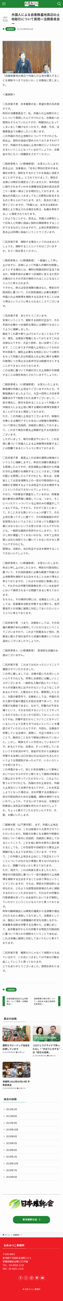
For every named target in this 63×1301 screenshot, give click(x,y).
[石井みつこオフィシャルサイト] (31, 4)
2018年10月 (12, 1163)
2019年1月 (11, 1156)
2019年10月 (12, 1129)
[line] (37, 1278)
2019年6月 (11, 1136)
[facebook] (20, 1278)
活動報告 (10, 29)
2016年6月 (11, 1176)
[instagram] (31, 1278)
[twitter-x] (26, 1278)
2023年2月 (11, 1109)
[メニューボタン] (4, 4)
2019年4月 (11, 1150)
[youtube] (42, 1278)
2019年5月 (11, 1143)
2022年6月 (11, 1116)
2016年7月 (11, 1170)
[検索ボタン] (59, 4)
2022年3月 (11, 1122)
